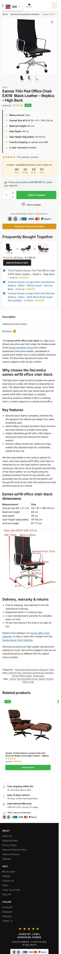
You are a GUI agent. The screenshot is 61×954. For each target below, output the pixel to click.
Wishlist (6, 876)
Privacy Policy (9, 845)
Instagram (7, 911)
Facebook (7, 907)
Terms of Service (11, 854)
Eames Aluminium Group (21, 347)
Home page (38, 675)
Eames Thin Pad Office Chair (23, 679)
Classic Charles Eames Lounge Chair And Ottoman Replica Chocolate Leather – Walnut (27, 754)
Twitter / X (7, 921)
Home (5, 14)
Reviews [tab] (8, 331)
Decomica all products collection (24, 14)
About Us (7, 836)
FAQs (5, 885)
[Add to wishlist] (46, 702)
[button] (53, 5)
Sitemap (6, 858)
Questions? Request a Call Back (29, 226)
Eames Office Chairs (22, 675)
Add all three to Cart (17, 262)
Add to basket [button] (28, 767)
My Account (8, 871)
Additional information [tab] (14, 324)
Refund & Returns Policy (14, 849)
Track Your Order (11, 889)
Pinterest (6, 916)
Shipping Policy (10, 840)
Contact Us (8, 880)
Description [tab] (8, 316)
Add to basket (36, 195)
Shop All (6, 894)
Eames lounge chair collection (17, 640)
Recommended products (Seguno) (31, 669)
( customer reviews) (27, 157)
